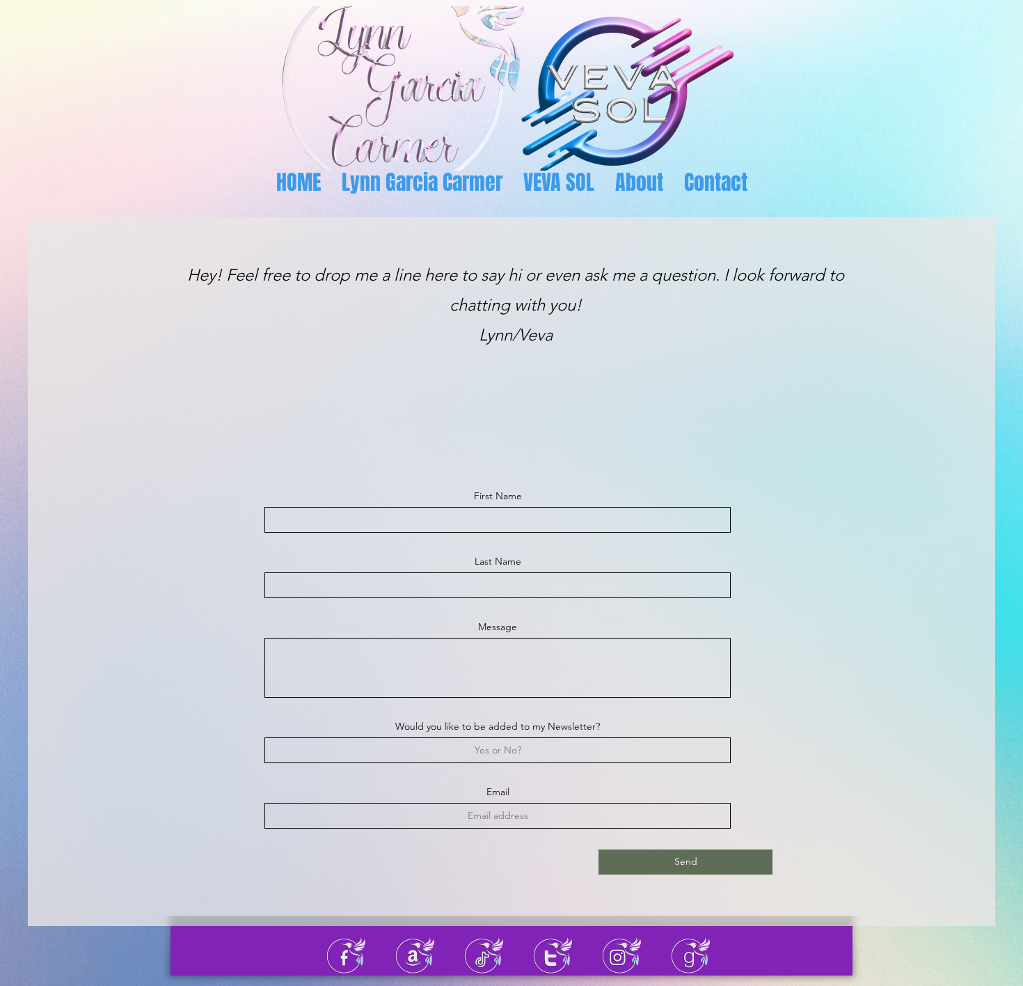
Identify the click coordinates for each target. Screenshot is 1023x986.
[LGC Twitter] (552, 956)
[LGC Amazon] (414, 956)
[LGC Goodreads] (690, 956)
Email (497, 792)
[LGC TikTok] (483, 956)
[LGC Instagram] (621, 956)
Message (497, 627)
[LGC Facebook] (345, 956)
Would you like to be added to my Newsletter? (497, 726)
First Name (498, 496)
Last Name (498, 561)
